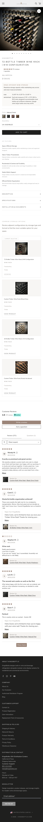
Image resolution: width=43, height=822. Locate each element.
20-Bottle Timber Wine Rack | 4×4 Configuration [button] (21, 528)
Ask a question (21, 427)
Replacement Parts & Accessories (13, 718)
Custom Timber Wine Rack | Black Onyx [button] (23, 595)
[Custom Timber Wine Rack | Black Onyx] (21, 288)
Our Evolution (6, 690)
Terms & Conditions (8, 739)
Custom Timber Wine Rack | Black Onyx (16, 299)
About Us (5, 686)
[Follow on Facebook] (3, 676)
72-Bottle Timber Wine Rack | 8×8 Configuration (19, 259)
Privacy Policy (6, 742)
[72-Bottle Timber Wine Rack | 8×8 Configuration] (21, 248)
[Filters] (4, 442)
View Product (10, 314)
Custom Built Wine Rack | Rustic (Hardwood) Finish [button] (24, 563)
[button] (8, 69)
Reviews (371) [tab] (11, 436)
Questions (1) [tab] (31, 436)
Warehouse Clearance (9, 746)
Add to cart (21, 132)
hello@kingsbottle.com (9, 769)
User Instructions (7, 714)
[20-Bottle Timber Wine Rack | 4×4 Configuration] (21, 327)
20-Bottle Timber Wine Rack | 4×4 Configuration (19, 339)
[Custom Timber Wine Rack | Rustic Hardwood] (21, 367)
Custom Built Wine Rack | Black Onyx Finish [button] (24, 480)
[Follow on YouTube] (14, 676)
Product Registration (8, 711)
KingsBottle (7, 58)
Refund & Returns (8, 732)
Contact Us (5, 707)
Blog (3, 697)
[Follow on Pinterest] (11, 676)
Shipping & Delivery (8, 729)
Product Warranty (8, 735)
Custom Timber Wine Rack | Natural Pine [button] (23, 637)
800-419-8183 (7, 766)
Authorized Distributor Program (12, 693)
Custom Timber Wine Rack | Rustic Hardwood (18, 378)
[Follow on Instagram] (7, 676)
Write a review (21, 422)
